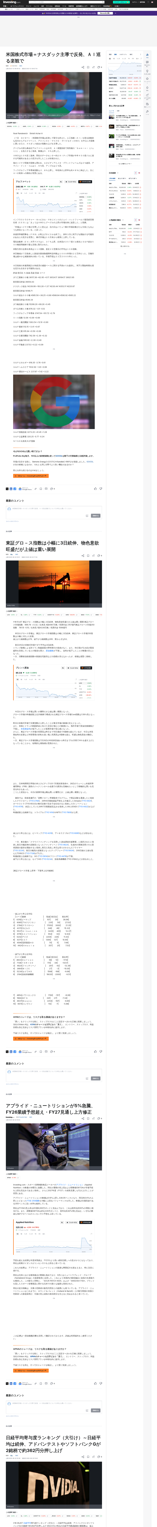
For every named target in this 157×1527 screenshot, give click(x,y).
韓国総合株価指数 (114, 54)
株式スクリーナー (96, 6)
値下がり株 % (133, 147)
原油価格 (50, 620)
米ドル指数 (112, 67)
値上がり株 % (122, 147)
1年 (35, 162)
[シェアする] (83, 36)
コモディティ (123, 23)
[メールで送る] (46, 457)
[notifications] (148, 2)
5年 (39, 162)
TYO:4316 (47, 802)
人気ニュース (20, 9)
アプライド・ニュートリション (69, 1154)
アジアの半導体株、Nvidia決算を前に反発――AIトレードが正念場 (128, 105)
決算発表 (110, 9)
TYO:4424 (86, 770)
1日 (17, 162)
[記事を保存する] (88, 36)
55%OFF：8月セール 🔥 (121, 2)
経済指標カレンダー (82, 6)
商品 (47, 9)
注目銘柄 (112, 142)
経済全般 (60, 9)
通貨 (110, 23)
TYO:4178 (18, 776)
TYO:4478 (61, 825)
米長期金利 (25, 698)
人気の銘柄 (112, 147)
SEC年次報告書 (123, 9)
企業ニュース (79, 9)
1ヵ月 (25, 162)
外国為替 (42, 9)
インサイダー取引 (90, 9)
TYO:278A (34, 770)
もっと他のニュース (124, 133)
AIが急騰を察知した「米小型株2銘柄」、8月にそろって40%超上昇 (128, 85)
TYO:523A (47, 828)
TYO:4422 (83, 776)
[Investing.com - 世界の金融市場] (11, 2)
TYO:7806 (66, 781)
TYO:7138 (30, 822)
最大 (44, 162)
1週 (21, 162)
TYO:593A (68, 819)
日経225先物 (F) (114, 50)
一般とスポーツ (69, 9)
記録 (116, 9)
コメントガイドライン (12, 490)
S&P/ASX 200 (113, 64)
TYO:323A (18, 819)
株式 (36, 9)
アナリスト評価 (101, 9)
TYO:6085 (74, 802)
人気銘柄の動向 (115, 189)
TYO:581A (42, 825)
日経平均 (27, 1492)
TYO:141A (49, 781)
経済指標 (53, 9)
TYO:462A (63, 814)
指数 (115, 23)
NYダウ (111, 57)
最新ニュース (9, 9)
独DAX (111, 61)
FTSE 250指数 (33, 1170)
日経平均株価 (113, 47)
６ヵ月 (31, 162)
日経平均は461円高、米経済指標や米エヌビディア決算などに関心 (128, 95)
